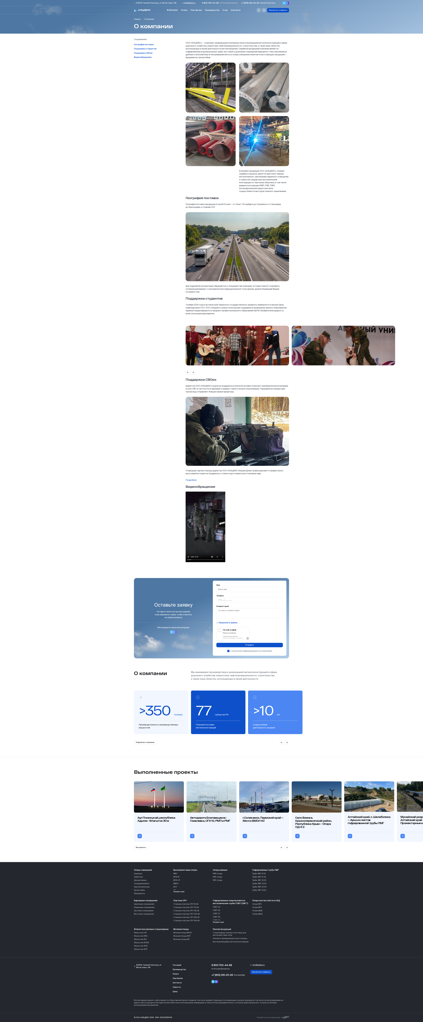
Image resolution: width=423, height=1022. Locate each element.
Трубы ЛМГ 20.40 (259, 883)
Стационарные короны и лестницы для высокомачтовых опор (229, 934)
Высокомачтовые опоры (185, 870)
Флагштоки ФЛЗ (141, 946)
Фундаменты (139, 893)
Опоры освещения (143, 870)
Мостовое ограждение (144, 914)
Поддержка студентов (145, 49)
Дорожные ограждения (144, 904)
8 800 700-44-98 (210, 3)
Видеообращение (143, 57)
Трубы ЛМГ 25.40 (259, 887)
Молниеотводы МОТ (182, 936)
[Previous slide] (188, 372)
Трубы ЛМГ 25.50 (259, 890)
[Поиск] (259, 10)
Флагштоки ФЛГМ (141, 943)
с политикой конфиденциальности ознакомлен (251, 651)
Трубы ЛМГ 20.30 (259, 880)
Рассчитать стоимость (278, 10)
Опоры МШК (257, 911)
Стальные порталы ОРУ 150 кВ (186, 911)
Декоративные (140, 880)
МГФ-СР (176, 880)
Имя (218, 585)
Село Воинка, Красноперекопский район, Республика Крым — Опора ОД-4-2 (313, 822)
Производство (212, 10)
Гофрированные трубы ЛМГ (265, 870)
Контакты (235, 10)
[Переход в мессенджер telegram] (171, 632)
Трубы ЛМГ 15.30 (259, 874)
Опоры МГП (257, 907)
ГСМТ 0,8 (216, 917)
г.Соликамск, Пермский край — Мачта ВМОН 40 (263, 819)
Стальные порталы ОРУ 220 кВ (186, 914)
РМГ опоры (217, 877)
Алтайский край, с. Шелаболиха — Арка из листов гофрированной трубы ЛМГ (369, 820)
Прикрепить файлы (228, 623)
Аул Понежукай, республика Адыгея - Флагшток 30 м (156, 819)
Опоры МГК (257, 904)
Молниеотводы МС (181, 939)
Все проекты (141, 847)
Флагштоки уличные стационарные (151, 929)
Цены (175, 992)
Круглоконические (142, 887)
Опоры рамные (220, 870)
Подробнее (191, 480)
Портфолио (196, 10)
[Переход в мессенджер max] (287, 3)
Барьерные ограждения (145, 901)
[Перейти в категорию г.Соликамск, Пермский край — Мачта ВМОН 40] (245, 836)
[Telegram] (213, 981)
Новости (177, 987)
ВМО (175, 874)
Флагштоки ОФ (140, 933)
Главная (137, 19)
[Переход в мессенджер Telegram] (284, 3)
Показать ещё (178, 891)
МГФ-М (176, 877)
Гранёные (138, 874)
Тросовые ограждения (143, 911)
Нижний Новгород (267, 3)
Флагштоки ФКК (140, 936)
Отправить (249, 645)
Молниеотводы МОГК (182, 933)
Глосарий (177, 965)
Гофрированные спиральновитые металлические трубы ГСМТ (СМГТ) (230, 902)
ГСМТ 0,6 (216, 910)
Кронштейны (139, 890)
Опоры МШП (257, 914)
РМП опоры (217, 874)
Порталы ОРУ (180, 901)
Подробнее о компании (145, 742)
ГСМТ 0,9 (216, 920)
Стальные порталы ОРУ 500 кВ (186, 920)
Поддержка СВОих (143, 53)
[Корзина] (264, 10)
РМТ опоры (217, 880)
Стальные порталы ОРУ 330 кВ (186, 917)
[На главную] (142, 10)
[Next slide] (193, 372)
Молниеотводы (181, 929)
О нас (225, 10)
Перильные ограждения (144, 907)
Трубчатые (138, 877)
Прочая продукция (222, 929)
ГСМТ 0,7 (216, 914)
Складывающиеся (141, 883)
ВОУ (175, 887)
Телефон (220, 596)
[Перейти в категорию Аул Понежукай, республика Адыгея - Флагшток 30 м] (139, 836)
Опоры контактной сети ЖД (266, 901)
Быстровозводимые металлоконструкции (231, 942)
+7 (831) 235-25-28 (250, 3)
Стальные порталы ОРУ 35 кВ (185, 904)
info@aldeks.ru (189, 3)
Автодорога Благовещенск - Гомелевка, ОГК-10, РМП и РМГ (210, 819)
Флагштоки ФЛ (140, 939)
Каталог (173, 10)
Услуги (184, 10)
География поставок (144, 45)
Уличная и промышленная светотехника (230, 938)
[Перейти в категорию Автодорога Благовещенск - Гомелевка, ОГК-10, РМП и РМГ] (192, 836)
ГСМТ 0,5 (216, 907)
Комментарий (222, 606)
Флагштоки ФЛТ (140, 949)
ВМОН (175, 883)
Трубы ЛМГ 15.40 (259, 877)
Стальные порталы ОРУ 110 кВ (186, 907)
